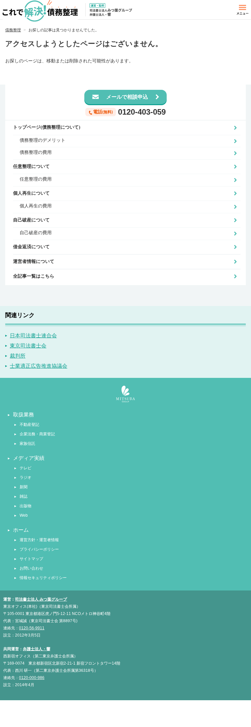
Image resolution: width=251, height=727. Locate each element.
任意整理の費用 (36, 179)
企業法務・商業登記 (37, 434)
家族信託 (27, 443)
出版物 (25, 506)
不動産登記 (29, 424)
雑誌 (23, 496)
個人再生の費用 (36, 205)
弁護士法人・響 (36, 649)
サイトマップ (31, 559)
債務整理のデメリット (42, 140)
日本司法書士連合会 (33, 335)
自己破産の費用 (36, 232)
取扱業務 (23, 414)
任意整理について (31, 166)
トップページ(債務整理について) (46, 127)
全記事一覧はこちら (33, 276)
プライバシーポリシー (39, 549)
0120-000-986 (31, 677)
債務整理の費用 (36, 152)
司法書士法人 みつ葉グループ (41, 599)
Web (24, 515)
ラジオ (25, 477)
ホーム (21, 530)
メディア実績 (28, 458)
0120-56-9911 (31, 628)
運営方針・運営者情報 (39, 540)
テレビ (25, 468)
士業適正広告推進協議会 (38, 366)
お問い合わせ (31, 568)
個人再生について (31, 193)
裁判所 (17, 356)
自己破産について (31, 220)
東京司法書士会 (28, 345)
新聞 (23, 487)
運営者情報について (33, 261)
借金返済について (31, 246)
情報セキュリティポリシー (43, 577)
